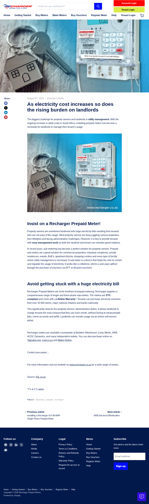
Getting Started (23, 15)
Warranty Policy (66, 460)
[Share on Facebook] (6, 103)
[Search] (98, 6)
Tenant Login (128, 15)
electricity (40, 399)
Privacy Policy (65, 444)
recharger (59, 399)
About (34, 444)
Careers (35, 453)
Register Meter (99, 15)
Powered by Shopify (12, 495)
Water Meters (59, 15)
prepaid (49, 399)
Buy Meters (42, 15)
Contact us (36, 457)
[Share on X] (6, 108)
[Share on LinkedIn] (6, 112)
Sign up (121, 466)
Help (114, 15)
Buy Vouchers (79, 15)
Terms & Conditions (68, 448)
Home (7, 15)
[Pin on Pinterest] (6, 117)
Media (34, 448)
